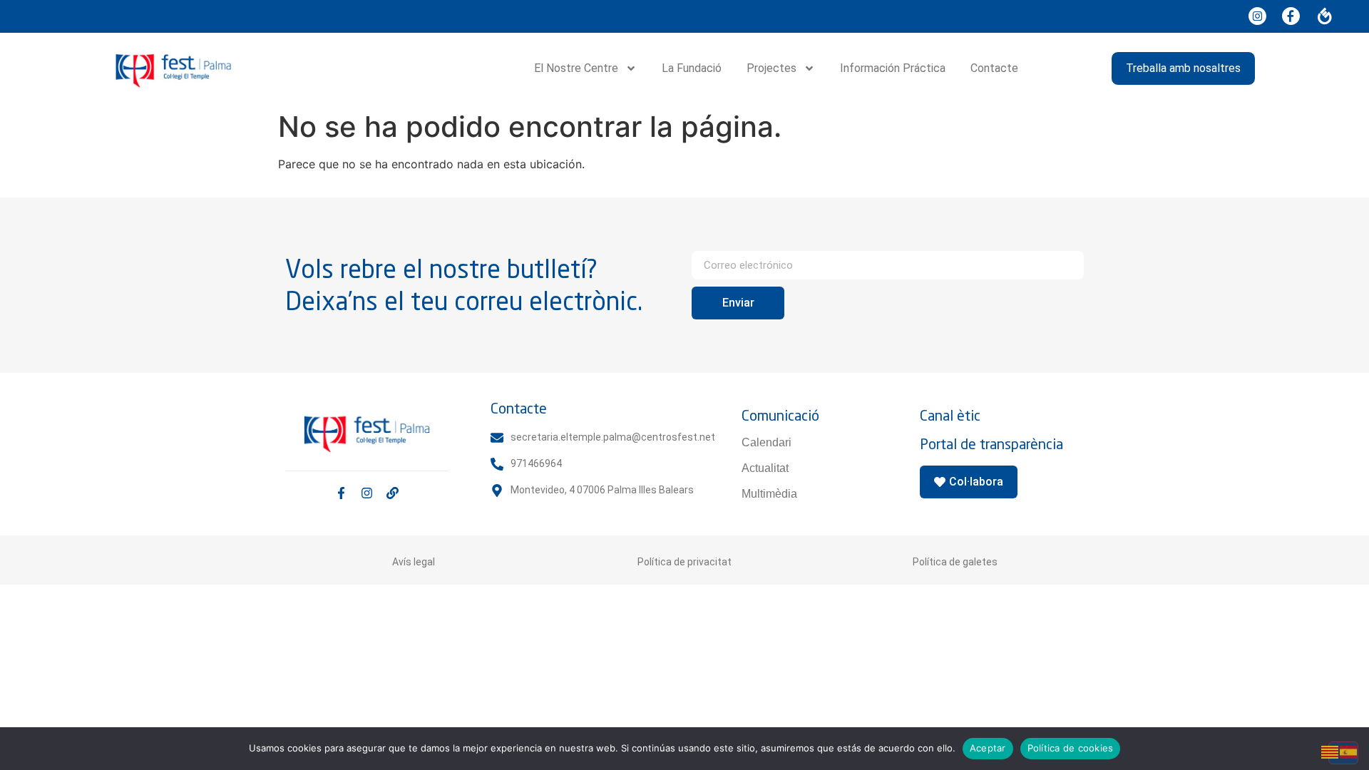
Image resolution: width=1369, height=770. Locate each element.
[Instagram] (367, 493)
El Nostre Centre (576, 68)
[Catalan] (1330, 751)
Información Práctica (892, 68)
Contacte (994, 68)
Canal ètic (950, 415)
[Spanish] (1349, 751)
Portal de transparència (991, 444)
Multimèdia (769, 494)
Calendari (766, 442)
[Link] (392, 493)
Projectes (771, 68)
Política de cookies (1070, 748)
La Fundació (692, 68)
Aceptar (988, 748)
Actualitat (765, 468)
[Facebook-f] (341, 493)
